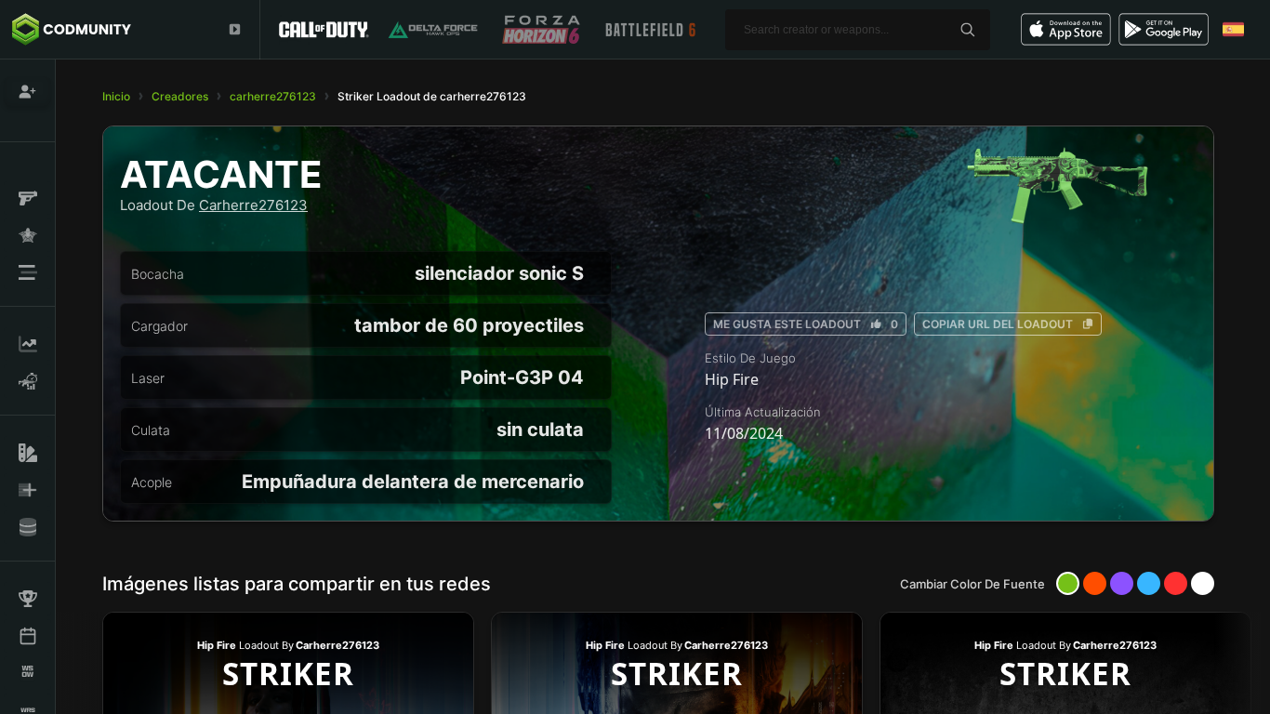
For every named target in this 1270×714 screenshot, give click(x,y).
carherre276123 (273, 96)
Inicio (116, 96)
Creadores (180, 96)
